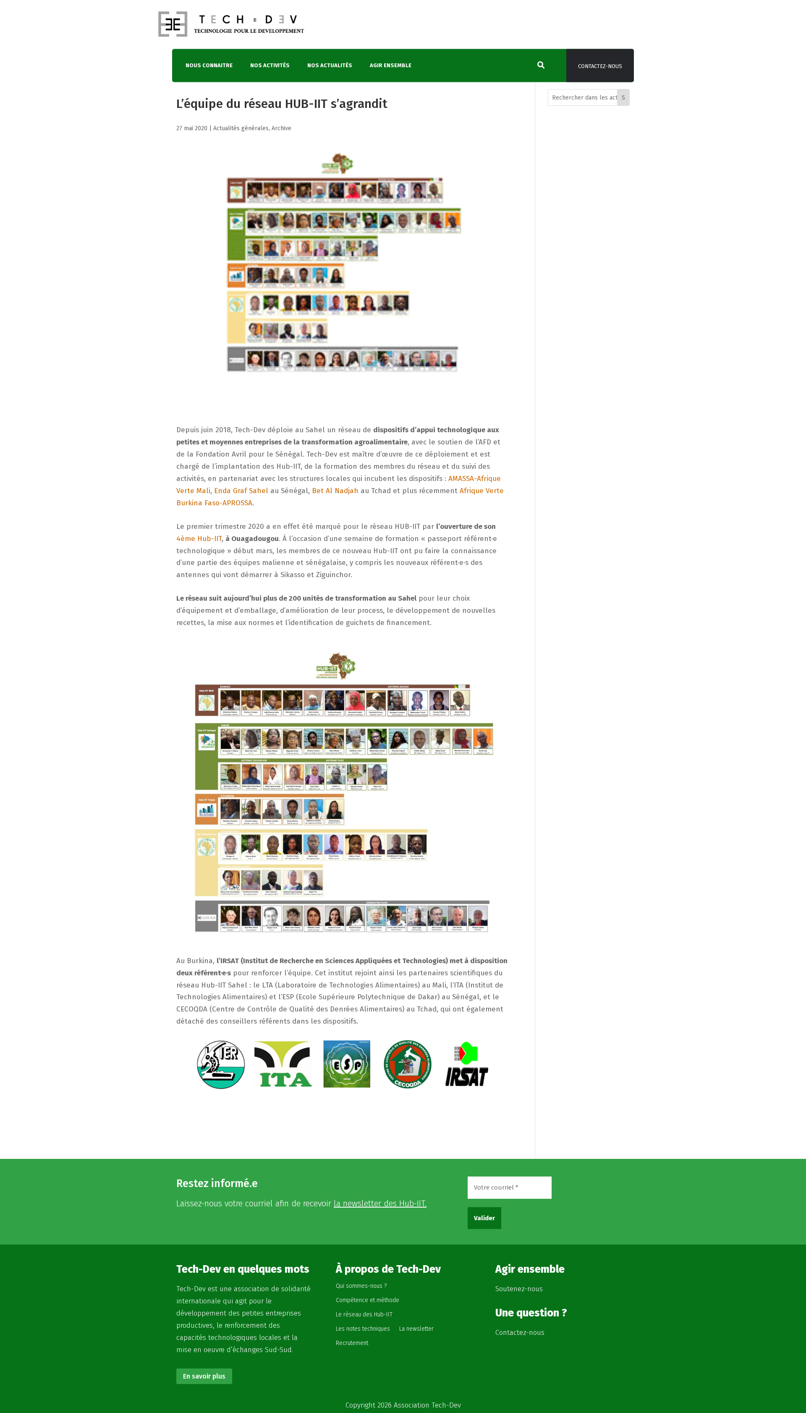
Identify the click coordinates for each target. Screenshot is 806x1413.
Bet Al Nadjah (335, 490)
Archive (281, 128)
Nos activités (270, 66)
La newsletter (416, 1328)
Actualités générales (241, 128)
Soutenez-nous (519, 1288)
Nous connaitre (209, 66)
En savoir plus (204, 1376)
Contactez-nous (600, 66)
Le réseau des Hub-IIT (364, 1314)
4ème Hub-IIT (199, 538)
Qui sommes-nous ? (361, 1286)
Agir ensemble (390, 66)
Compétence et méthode (367, 1300)
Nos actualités (329, 66)
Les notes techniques (363, 1328)
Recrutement (352, 1343)
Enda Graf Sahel (241, 490)
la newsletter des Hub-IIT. (380, 1203)
